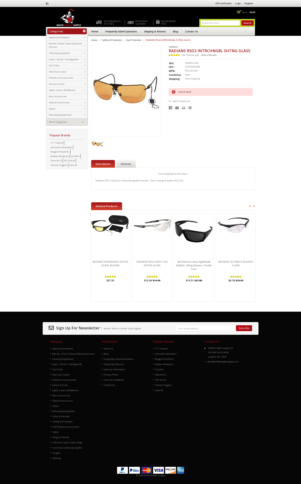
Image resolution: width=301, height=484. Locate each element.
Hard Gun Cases (57, 71)
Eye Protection (134, 40)
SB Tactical (69, 160)
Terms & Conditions (114, 379)
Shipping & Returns (155, 31)
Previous (249, 206)
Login (238, 3)
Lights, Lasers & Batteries (62, 90)
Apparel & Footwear (59, 37)
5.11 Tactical (57, 142)
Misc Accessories (58, 96)
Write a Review (209, 55)
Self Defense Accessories (65, 426)
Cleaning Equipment (59, 53)
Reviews (126, 164)
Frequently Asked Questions (121, 31)
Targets (56, 452)
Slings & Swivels (60, 437)
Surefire (75, 156)
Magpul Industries (60, 151)
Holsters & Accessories (61, 77)
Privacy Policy (111, 374)
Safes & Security (61, 416)
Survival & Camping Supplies (67, 447)
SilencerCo (56, 160)
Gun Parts (54, 65)
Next (254, 206)
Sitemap (56, 458)
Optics (52, 108)
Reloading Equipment (60, 114)
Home (94, 31)
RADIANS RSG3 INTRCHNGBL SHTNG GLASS (168, 40)
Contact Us (191, 31)
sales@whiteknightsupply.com (222, 361)
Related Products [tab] (107, 206)
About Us (108, 348)
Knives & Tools (56, 84)
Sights (55, 432)
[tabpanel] (110, 257)
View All (73, 165)
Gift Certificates (223, 3)
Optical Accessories (59, 102)
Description (103, 164)
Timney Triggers (59, 165)
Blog (175, 31)
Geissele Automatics (61, 147)
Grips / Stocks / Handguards (64, 59)
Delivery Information (114, 369)
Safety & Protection (112, 40)
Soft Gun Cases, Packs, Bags (67, 442)
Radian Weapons (60, 156)
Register (249, 3)
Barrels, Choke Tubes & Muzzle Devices (65, 45)
